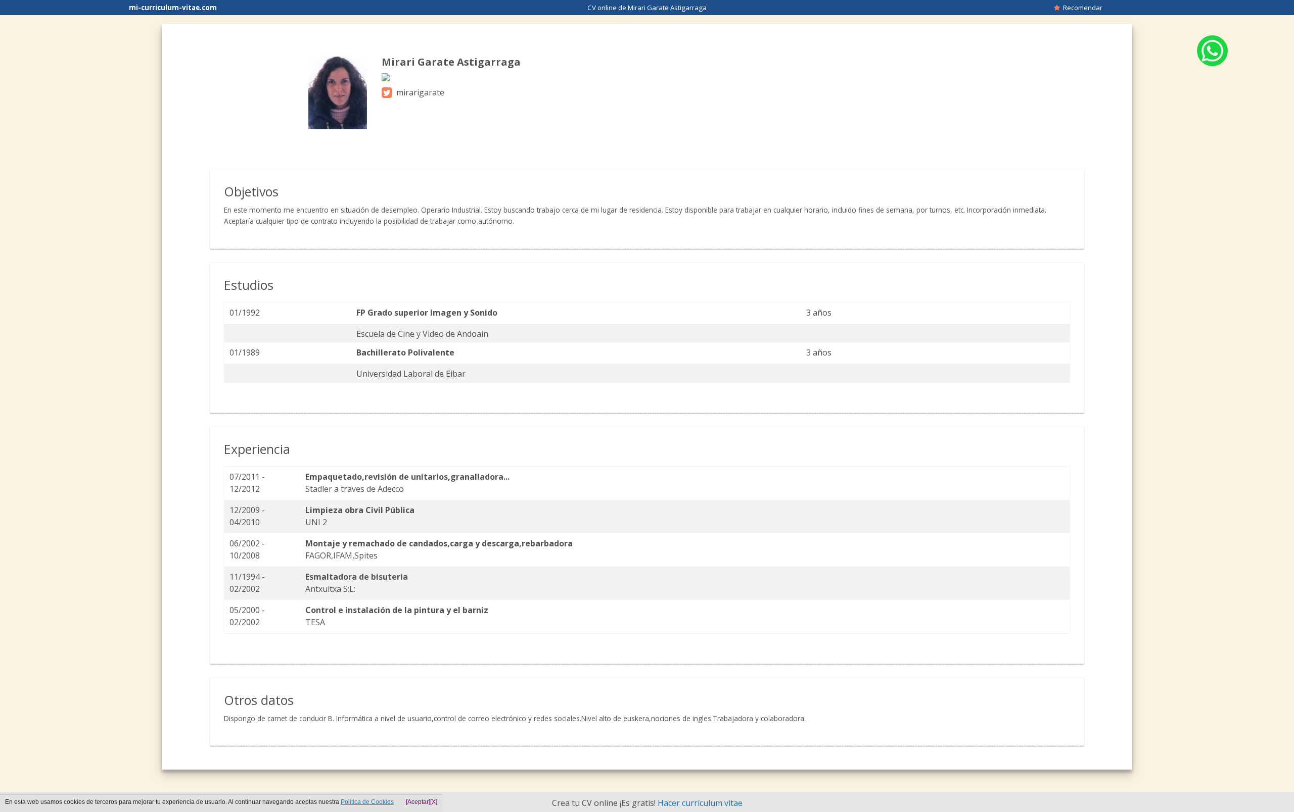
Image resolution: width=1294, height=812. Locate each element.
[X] (433, 801)
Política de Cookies (367, 801)
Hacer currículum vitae (700, 802)
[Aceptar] (418, 801)
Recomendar (1081, 7)
